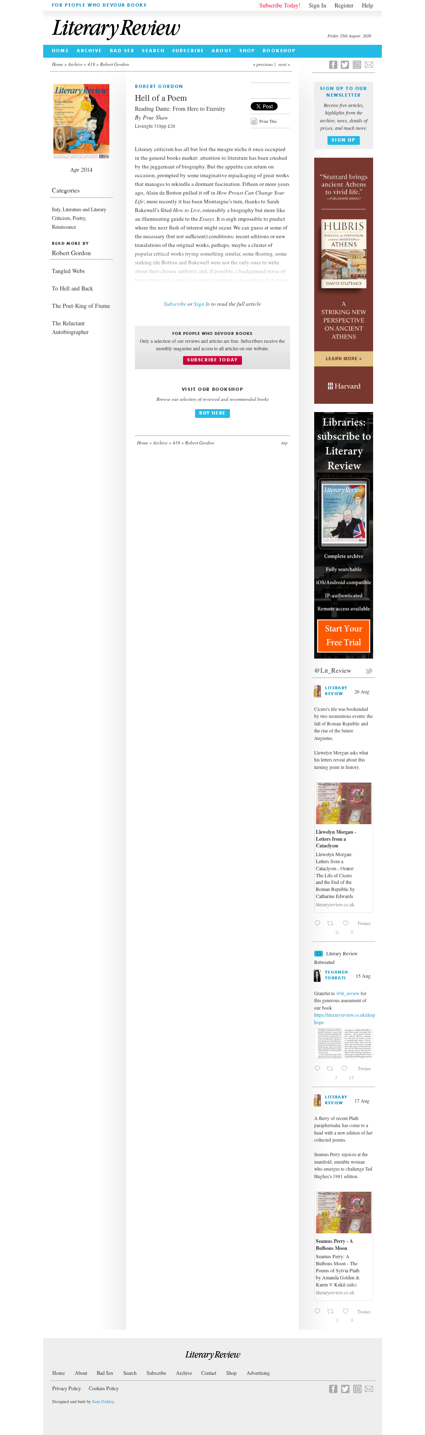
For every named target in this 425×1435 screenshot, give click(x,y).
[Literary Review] (213, 1355)
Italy (56, 209)
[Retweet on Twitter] (318, 954)
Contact (208, 1372)
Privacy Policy (66, 1388)
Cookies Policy (104, 1388)
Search (153, 51)
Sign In (317, 5)
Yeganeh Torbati (337, 975)
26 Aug (362, 691)
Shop (247, 51)
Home (60, 51)
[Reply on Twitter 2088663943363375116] (318, 1072)
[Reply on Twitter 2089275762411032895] (318, 1314)
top (284, 442)
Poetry (79, 218)
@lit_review (347, 993)
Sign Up (343, 140)
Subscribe (188, 51)
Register (344, 5)
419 (91, 64)
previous (264, 64)
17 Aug (362, 1100)
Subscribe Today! (279, 5)
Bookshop (279, 51)
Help (367, 5)
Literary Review (336, 691)
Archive (90, 51)
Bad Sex (122, 51)
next (282, 64)
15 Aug (364, 975)
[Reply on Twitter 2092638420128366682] (318, 926)
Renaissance (64, 226)
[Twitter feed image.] (328, 1043)
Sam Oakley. (103, 1401)
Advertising (258, 1372)
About (222, 51)
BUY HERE (212, 413)
